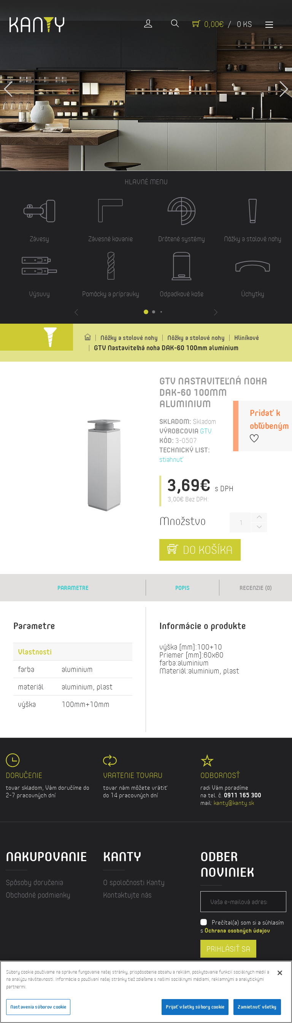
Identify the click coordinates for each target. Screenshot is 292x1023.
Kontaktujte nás (127, 894)
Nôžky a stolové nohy (129, 337)
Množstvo (182, 520)
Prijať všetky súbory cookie (195, 1006)
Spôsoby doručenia (34, 882)
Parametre (73, 587)
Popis (182, 587)
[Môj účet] (148, 24)
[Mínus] (259, 527)
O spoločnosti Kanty (134, 882)
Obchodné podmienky (38, 894)
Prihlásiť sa (228, 948)
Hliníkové (246, 337)
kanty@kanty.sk (234, 802)
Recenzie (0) (256, 587)
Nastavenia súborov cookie (38, 1006)
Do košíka (206, 549)
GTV (206, 431)
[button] (283, 85)
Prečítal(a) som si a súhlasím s (242, 926)
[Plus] (259, 517)
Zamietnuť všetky (257, 1006)
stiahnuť (171, 459)
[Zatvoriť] (279, 972)
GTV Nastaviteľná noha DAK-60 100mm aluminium (166, 348)
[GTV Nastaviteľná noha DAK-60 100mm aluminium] (104, 466)
